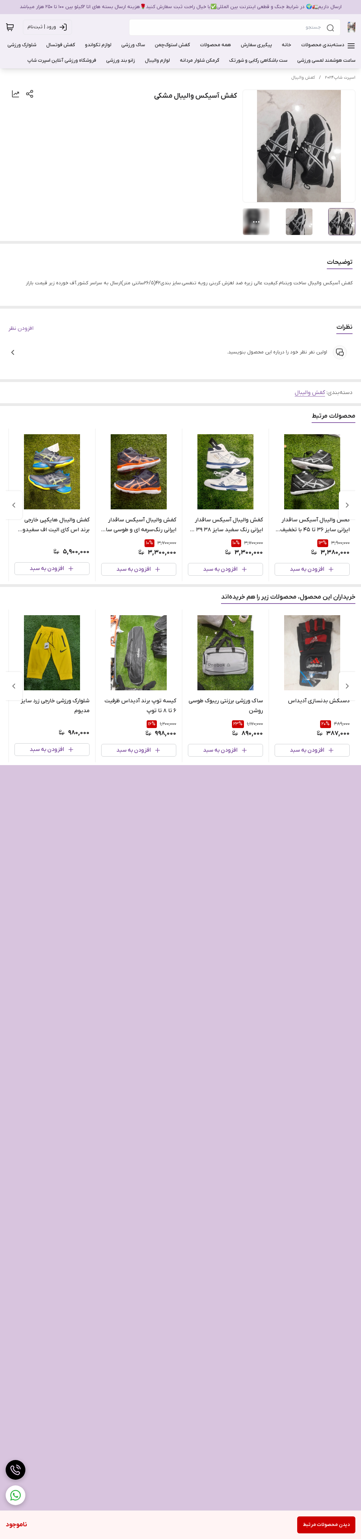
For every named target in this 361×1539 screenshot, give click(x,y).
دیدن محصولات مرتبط (326, 1524)
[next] (13, 505)
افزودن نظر (20, 328)
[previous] (347, 505)
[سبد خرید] (10, 27)
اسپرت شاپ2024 (340, 77)
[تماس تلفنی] (15, 1470)
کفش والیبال (303, 77)
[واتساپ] (15, 1495)
